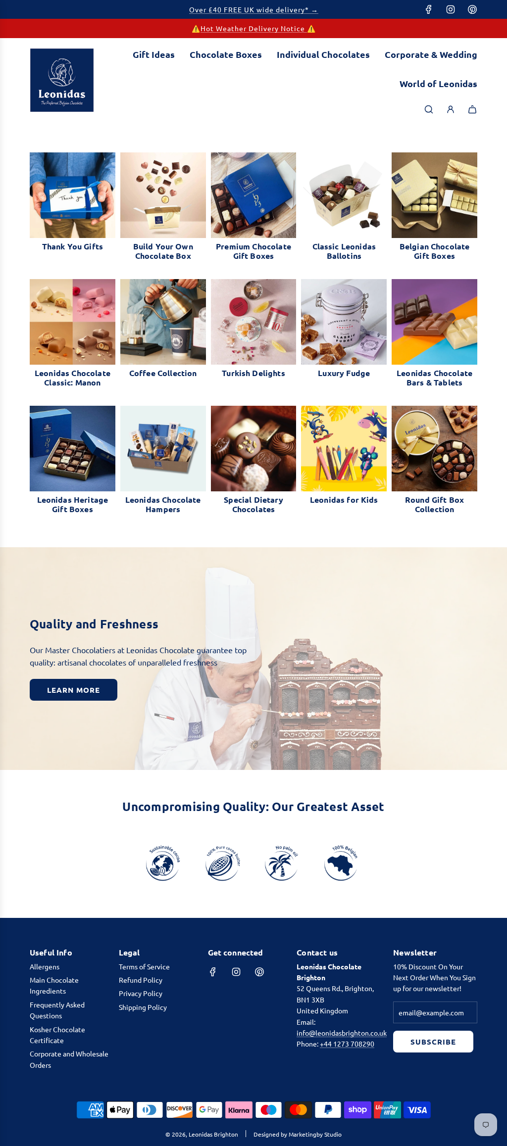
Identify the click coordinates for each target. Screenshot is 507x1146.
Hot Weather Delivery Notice (254, 28)
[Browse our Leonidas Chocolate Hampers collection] (163, 448)
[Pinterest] (472, 9)
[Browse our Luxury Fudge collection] (344, 322)
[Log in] (450, 109)
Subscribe (433, 1042)
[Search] (429, 109)
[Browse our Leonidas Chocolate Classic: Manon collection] (72, 322)
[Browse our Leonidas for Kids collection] (344, 448)
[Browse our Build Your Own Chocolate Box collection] (163, 195)
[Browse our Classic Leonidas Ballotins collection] (344, 195)
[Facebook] (429, 9)
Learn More (73, 690)
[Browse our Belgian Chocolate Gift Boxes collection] (434, 195)
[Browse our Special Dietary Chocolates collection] (254, 448)
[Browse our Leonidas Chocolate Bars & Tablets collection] (434, 322)
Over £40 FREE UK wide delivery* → (253, 9)
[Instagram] (450, 9)
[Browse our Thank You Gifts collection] (72, 195)
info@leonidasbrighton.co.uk (342, 1032)
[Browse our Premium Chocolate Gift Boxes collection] (254, 195)
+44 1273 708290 (347, 1043)
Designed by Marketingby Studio (298, 1134)
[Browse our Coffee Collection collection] (163, 322)
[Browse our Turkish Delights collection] (254, 322)
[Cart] (472, 109)
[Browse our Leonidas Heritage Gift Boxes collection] (72, 448)
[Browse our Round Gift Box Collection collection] (434, 448)
